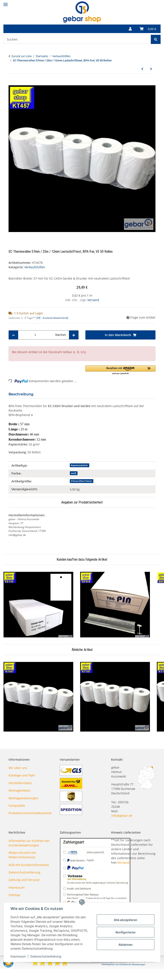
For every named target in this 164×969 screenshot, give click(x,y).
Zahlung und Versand (24, 880)
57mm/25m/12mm (81, 481)
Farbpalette (17, 806)
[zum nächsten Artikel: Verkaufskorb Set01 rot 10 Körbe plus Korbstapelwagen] (151, 68)
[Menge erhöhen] (73, 335)
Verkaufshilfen (34, 267)
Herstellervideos (20, 783)
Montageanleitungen (23, 798)
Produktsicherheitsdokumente (30, 813)
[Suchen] (156, 39)
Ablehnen (126, 944)
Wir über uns (18, 768)
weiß (73, 473)
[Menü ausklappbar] (5, 2)
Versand (93, 300)
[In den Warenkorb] (12, 83)
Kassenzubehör (79, 465)
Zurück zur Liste (22, 56)
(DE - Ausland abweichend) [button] (52, 318)
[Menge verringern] (13, 335)
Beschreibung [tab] (21, 394)
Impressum (18, 956)
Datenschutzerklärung (45, 956)
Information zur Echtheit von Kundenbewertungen (29, 843)
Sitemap (14, 895)
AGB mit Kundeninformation (29, 865)
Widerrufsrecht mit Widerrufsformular (22, 855)
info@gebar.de (121, 816)
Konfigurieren (126, 932)
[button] (130, 29)
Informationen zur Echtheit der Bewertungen (123, 964)
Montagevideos (19, 790)
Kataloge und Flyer (22, 775)
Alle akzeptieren (125, 920)
